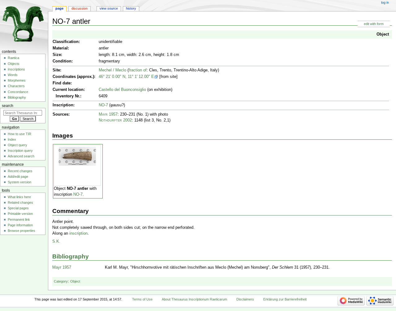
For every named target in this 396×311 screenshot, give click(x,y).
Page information (20, 225)
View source (109, 8)
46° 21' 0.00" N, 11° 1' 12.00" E (126, 77)
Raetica (13, 58)
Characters (16, 86)
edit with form (374, 24)
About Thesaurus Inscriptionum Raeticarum (194, 299)
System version (19, 182)
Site (56, 70)
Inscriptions (16, 69)
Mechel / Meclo (112, 70)
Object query (17, 145)
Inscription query (20, 150)
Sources (60, 114)
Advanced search (21, 156)
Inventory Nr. (68, 96)
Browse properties (21, 230)
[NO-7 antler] (77, 156)
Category (61, 281)
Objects (13, 64)
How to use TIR (19, 134)
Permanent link (19, 219)
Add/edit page (18, 176)
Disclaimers (245, 299)
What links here (19, 197)
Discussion (79, 8)
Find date (62, 83)
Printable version (20, 213)
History (131, 8)
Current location (68, 89)
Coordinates (64, 77)
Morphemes (17, 80)
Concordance (18, 92)
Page (59, 8)
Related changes (20, 202)
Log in (385, 2)
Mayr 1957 (108, 114)
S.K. (56, 241)
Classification (66, 42)
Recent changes (20, 171)
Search (7, 106)
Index (12, 139)
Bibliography (70, 256)
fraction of (138, 70)
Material (60, 48)
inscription (78, 233)
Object (383, 34)
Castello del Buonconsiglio (122, 89)
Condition (62, 61)
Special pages (18, 208)
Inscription (63, 105)
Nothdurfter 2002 (115, 120)
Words (13, 75)
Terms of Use (142, 299)
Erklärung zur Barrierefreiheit (285, 299)
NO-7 (103, 105)
